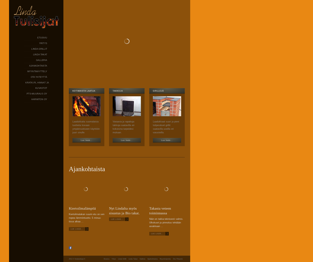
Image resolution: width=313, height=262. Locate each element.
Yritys (114, 259)
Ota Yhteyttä (178, 259)
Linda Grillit (122, 259)
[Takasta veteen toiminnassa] (167, 189)
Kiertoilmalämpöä (82, 208)
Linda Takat (133, 259)
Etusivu (106, 259)
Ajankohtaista (152, 259)
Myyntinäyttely (165, 259)
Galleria (142, 259)
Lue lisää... (77, 229)
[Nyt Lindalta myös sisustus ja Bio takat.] (127, 189)
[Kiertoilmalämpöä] (86, 189)
